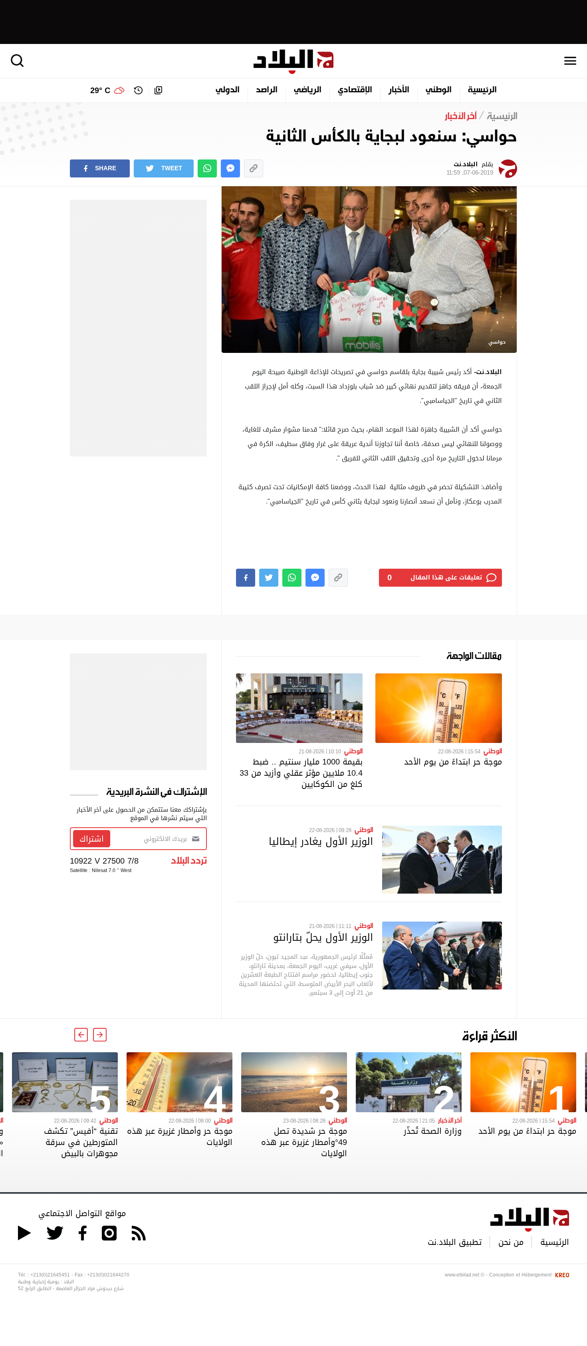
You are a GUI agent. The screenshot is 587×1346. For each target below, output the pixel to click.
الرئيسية (482, 90)
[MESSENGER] (230, 168)
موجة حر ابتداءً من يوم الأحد (453, 762)
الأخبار (399, 90)
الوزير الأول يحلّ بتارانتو (323, 937)
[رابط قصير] (253, 168)
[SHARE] (245, 578)
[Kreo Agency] (561, 1274)
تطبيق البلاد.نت (455, 1242)
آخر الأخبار (450, 1120)
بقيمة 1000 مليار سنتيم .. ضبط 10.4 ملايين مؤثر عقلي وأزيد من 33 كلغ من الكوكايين (301, 773)
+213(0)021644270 (108, 1274)
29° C (100, 90)
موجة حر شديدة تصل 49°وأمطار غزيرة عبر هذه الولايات (304, 1142)
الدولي (228, 90)
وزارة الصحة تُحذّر (433, 1131)
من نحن (511, 1242)
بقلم (469, 168)
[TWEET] (268, 578)
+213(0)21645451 (50, 1274)
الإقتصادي (355, 90)
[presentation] (100, 1034)
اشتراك (91, 839)
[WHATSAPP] (207, 168)
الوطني (439, 90)
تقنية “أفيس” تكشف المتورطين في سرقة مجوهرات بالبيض (81, 1142)
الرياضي (307, 90)
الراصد (267, 90)
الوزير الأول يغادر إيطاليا (321, 841)
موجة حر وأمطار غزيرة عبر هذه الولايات (179, 1136)
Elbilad (293, 62)
